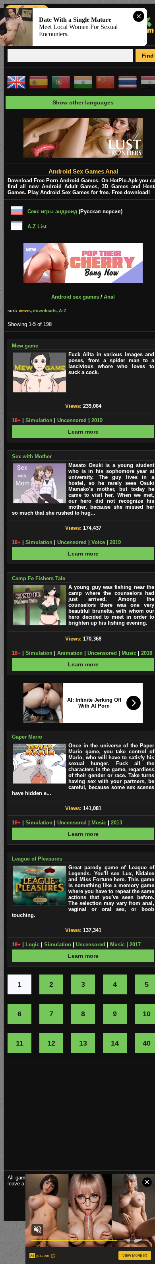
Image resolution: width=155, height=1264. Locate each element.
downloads (44, 310)
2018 (146, 653)
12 (51, 1043)
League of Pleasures (37, 859)
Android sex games (75, 297)
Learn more (83, 431)
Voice (98, 542)
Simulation (38, 420)
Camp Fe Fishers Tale (38, 578)
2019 (97, 420)
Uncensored (72, 420)
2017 (135, 945)
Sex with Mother (32, 456)
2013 (116, 823)
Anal (109, 297)
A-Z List (36, 227)
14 (115, 1043)
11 (19, 1043)
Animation (70, 653)
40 (147, 1043)
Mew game (25, 346)
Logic (32, 945)
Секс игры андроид (52, 211)
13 (83, 1043)
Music (129, 653)
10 (147, 1014)
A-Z (62, 310)
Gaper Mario (27, 737)
